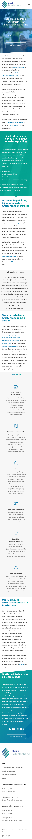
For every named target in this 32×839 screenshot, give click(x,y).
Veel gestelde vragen (9, 775)
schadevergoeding (18, 67)
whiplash (4, 346)
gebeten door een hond (12, 338)
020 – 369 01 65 (13, 797)
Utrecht (13, 262)
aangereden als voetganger (10, 340)
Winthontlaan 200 (7, 810)
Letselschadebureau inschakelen (12, 768)
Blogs (4, 778)
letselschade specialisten (15, 122)
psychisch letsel (14, 346)
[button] (29, 4)
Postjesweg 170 (7, 789)
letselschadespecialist (9, 256)
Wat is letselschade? (9, 771)
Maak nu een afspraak (15, 718)
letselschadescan (15, 125)
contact (21, 664)
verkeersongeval (7, 335)
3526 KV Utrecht (7, 813)
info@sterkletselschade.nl (14, 800)
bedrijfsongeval (7, 343)
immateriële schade (8, 158)
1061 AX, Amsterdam (8, 792)
